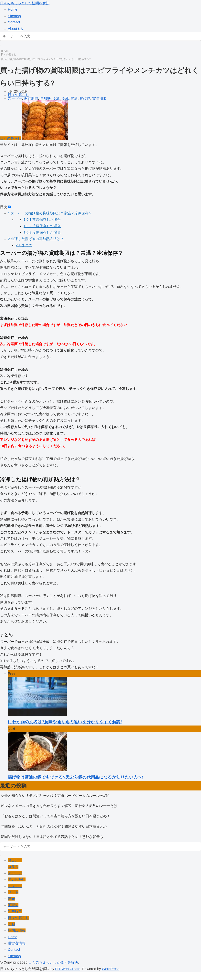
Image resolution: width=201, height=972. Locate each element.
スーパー (15, 98)
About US (15, 29)
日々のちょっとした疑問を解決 (24, 3)
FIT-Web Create (67, 969)
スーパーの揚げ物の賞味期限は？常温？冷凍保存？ (50, 213)
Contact (14, 22)
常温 (74, 98)
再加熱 (45, 98)
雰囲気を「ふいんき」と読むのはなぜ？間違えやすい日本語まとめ (54, 826)
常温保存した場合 (42, 219)
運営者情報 (17, 943)
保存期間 (31, 98)
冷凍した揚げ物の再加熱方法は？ (36, 239)
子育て (13, 905)
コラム (13, 867)
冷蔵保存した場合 (42, 226)
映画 (11, 924)
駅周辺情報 (17, 930)
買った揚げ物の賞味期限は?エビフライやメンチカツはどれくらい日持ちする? (45, 59)
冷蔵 (65, 98)
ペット (13, 892)
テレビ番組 (17, 879)
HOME (4, 50)
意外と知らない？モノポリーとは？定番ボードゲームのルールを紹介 (55, 796)
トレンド (15, 886)
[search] (0, 855)
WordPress (110, 969)
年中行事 (15, 911)
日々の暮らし (8, 54)
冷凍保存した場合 (42, 232)
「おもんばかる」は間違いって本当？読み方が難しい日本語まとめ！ (55, 816)
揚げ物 (85, 98)
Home (12, 9)
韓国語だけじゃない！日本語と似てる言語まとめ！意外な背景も (52, 837)
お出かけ (15, 860)
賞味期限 (99, 98)
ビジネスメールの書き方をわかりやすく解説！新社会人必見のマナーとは (59, 806)
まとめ (24, 245)
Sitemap (14, 16)
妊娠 (11, 899)
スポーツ (15, 873)
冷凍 (56, 98)
